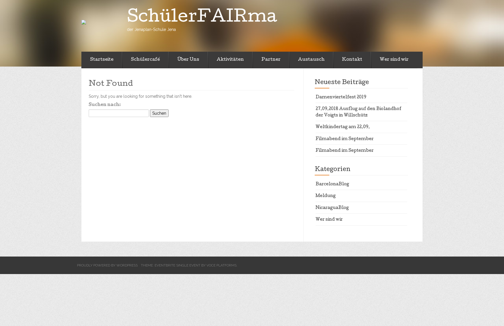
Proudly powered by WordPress (107, 265)
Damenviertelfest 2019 (341, 97)
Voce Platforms (221, 265)
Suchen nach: (105, 105)
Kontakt (352, 59)
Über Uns (188, 59)
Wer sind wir (394, 59)
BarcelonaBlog (332, 184)
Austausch (311, 59)
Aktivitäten (230, 59)
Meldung (326, 196)
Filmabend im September (345, 139)
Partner (271, 59)
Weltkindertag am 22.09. (343, 127)
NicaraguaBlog (332, 208)
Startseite (101, 59)
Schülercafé (145, 59)
